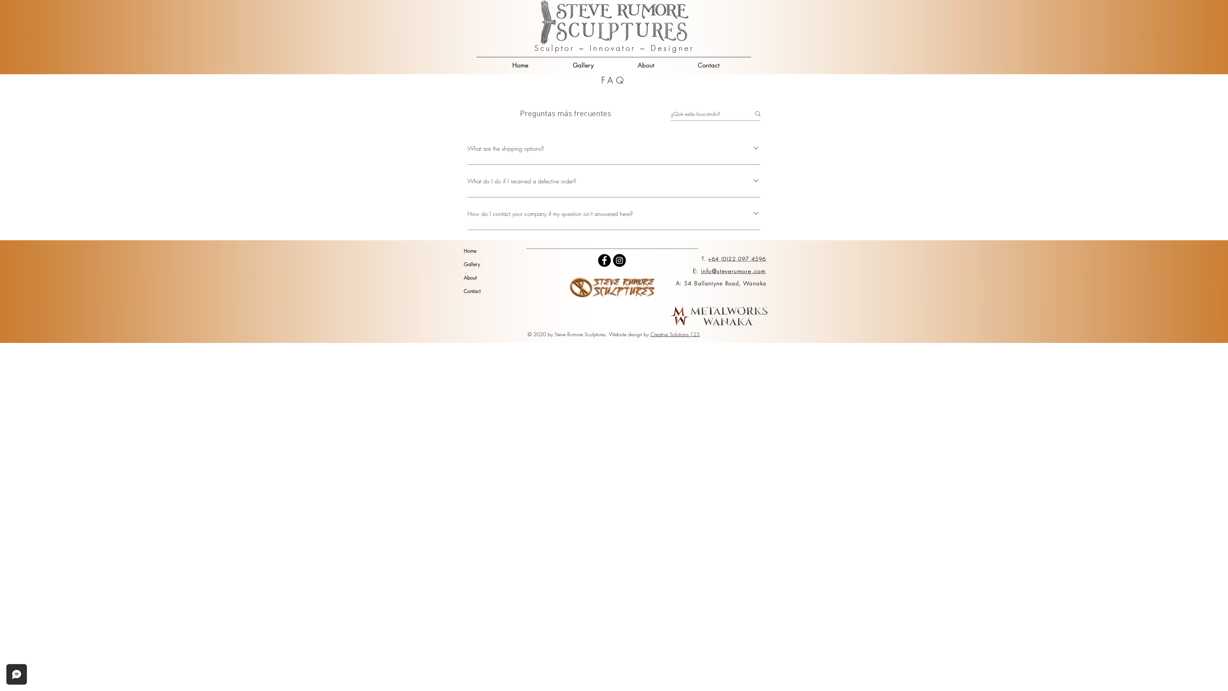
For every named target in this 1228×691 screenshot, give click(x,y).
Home (470, 251)
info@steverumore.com (733, 271)
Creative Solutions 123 (675, 334)
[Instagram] (619, 260)
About (470, 277)
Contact (472, 291)
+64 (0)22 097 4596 (737, 258)
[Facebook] (604, 260)
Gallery (472, 264)
